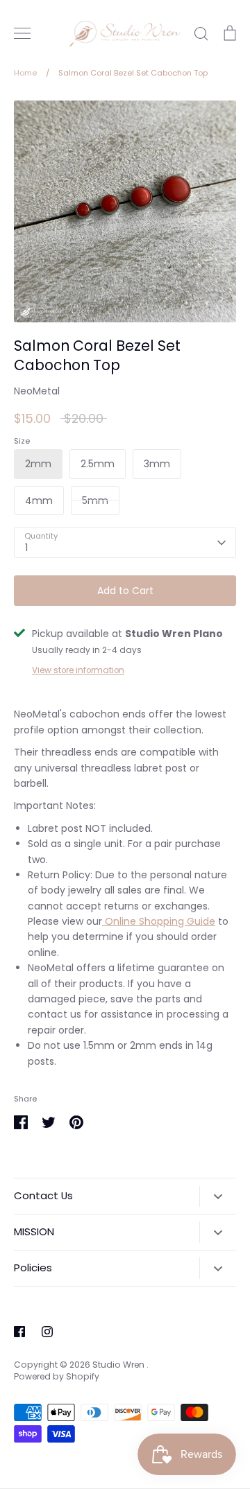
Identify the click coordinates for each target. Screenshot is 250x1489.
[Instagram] (47, 1332)
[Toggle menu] (22, 33)
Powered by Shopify (56, 1376)
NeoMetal (37, 391)
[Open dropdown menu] (217, 1196)
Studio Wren (119, 1364)
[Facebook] (19, 1332)
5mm (95, 500)
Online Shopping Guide (158, 921)
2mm (38, 464)
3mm (157, 464)
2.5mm (98, 464)
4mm (39, 500)
